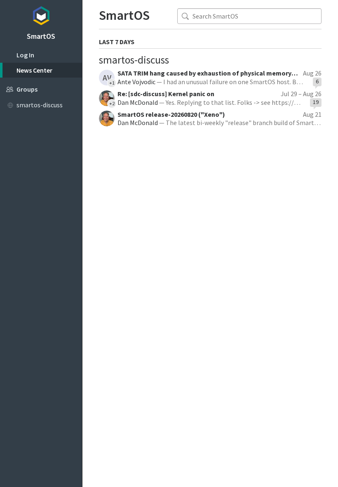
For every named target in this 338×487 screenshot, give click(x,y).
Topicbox (41, 14)
